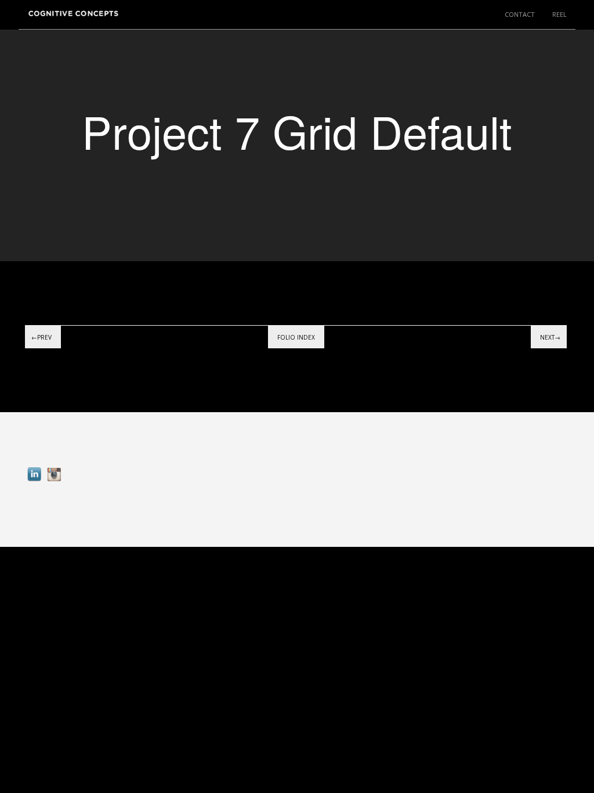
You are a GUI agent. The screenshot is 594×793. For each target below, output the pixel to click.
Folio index (296, 337)
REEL (559, 14)
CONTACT (520, 14)
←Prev (41, 337)
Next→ (550, 337)
